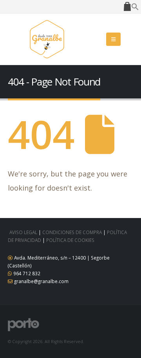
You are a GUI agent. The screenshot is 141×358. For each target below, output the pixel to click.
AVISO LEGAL (23, 232)
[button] (135, 5)
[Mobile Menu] (113, 39)
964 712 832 (26, 273)
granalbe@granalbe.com (41, 281)
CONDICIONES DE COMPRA (72, 232)
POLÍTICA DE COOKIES (70, 240)
